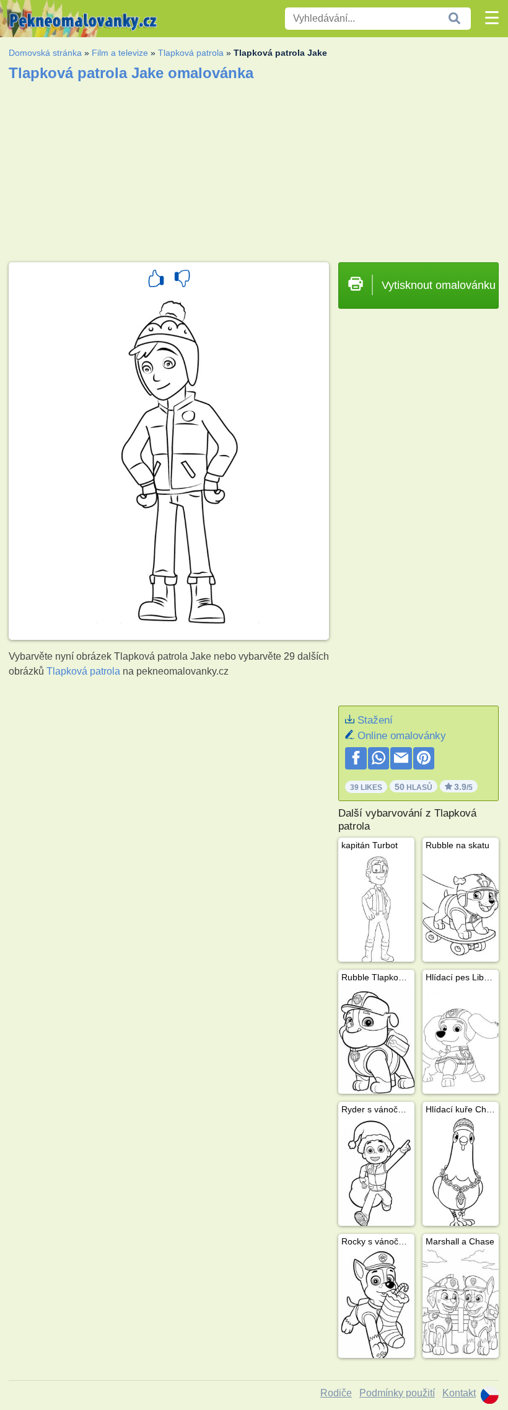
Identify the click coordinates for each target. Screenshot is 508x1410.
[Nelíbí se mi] (182, 280)
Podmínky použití (397, 1393)
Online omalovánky (401, 736)
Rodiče (336, 1393)
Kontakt (459, 1393)
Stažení (375, 720)
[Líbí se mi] (156, 280)
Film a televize (120, 53)
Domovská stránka (45, 53)
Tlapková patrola (191, 53)
